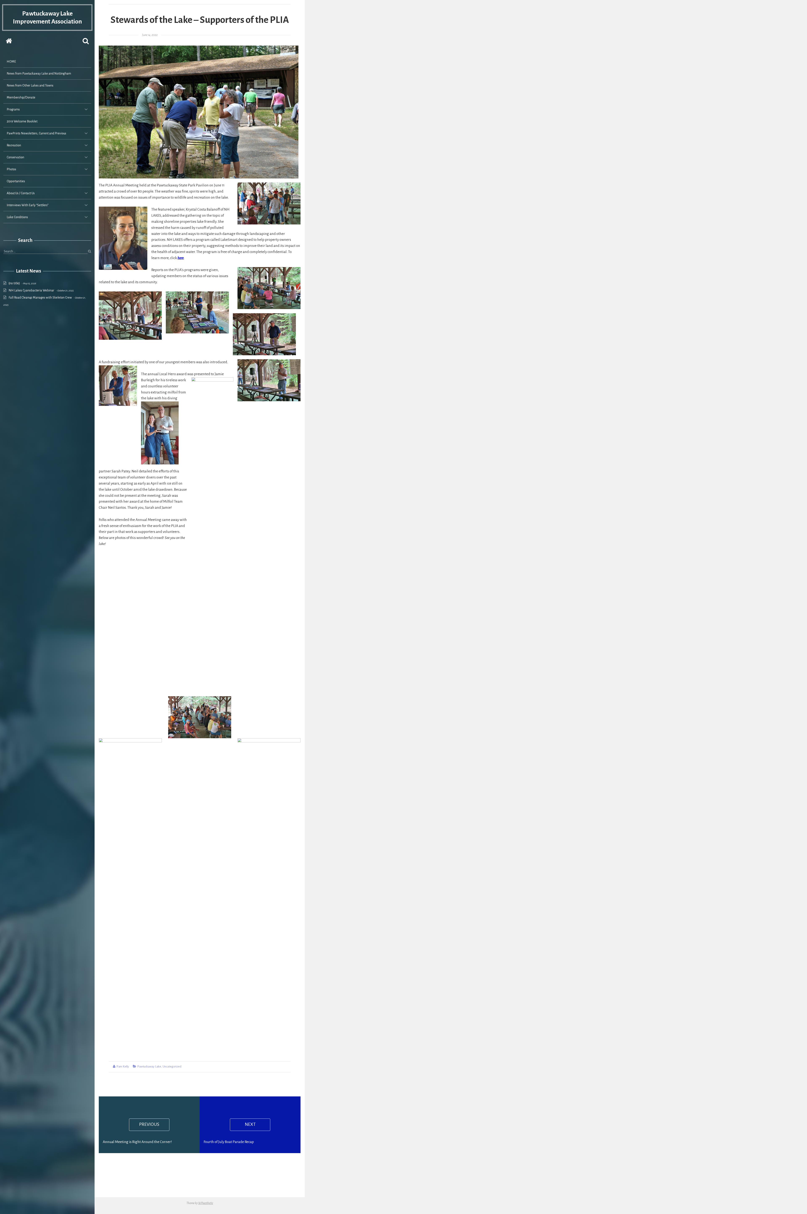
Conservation (15, 157)
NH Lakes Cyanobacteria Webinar (31, 290)
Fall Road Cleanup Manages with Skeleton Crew (40, 297)
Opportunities (16, 181)
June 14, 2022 (150, 35)
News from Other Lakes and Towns (30, 85)
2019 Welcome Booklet (22, 121)
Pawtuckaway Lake (149, 1066)
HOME (11, 61)
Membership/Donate (21, 97)
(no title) (14, 283)
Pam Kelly (122, 1066)
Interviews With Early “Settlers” (28, 205)
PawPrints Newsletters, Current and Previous (36, 133)
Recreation (14, 145)
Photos (11, 169)
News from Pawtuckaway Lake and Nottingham (39, 73)
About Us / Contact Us (21, 193)
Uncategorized (172, 1066)
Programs (13, 109)
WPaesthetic (205, 1203)
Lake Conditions (17, 217)
